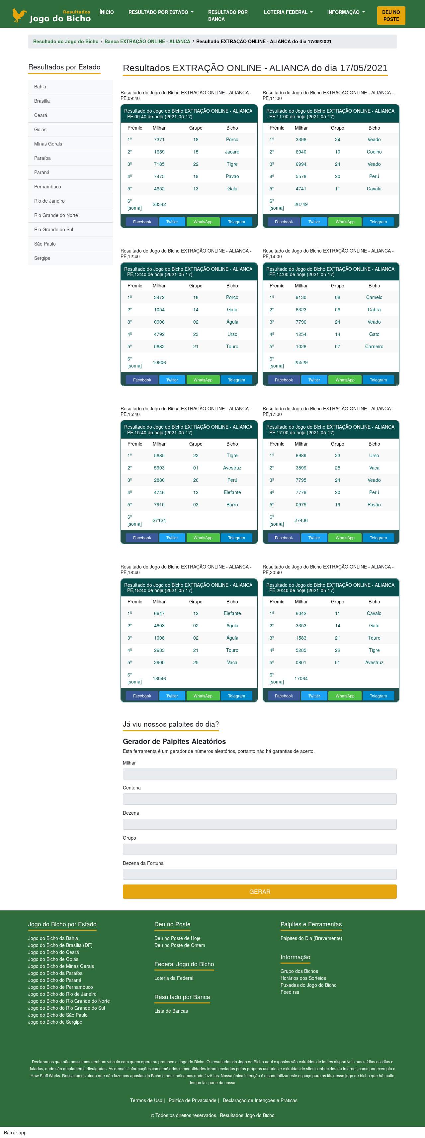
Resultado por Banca (228, 15)
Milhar (129, 762)
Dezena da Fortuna (143, 863)
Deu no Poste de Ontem (179, 945)
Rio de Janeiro (49, 200)
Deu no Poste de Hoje (177, 938)
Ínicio (108, 11)
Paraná (41, 172)
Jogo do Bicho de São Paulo (58, 1014)
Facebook (142, 221)
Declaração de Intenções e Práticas (260, 1100)
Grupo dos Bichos (299, 971)
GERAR (260, 891)
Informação (344, 12)
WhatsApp (203, 221)
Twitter (172, 221)
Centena (132, 787)
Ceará (40, 115)
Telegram (236, 221)
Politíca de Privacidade (192, 1100)
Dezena (131, 812)
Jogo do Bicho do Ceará (53, 952)
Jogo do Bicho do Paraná (54, 980)
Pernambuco (47, 186)
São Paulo (45, 243)
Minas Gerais (48, 143)
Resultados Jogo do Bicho (247, 1115)
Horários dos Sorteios (303, 978)
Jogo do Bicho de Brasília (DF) (60, 945)
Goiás (40, 129)
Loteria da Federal (173, 978)
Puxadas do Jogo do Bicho (309, 985)
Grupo (129, 837)
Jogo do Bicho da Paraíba (55, 973)
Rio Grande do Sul (53, 229)
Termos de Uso (146, 1100)
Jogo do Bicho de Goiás (53, 959)
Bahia (40, 86)
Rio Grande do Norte (56, 215)
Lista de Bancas (171, 1010)
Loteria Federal (286, 12)
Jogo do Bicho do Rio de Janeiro (62, 993)
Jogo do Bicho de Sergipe (55, 1021)
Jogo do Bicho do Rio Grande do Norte (69, 1000)
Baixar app (15, 1132)
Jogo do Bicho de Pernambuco (60, 986)
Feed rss (290, 991)
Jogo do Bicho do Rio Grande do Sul (66, 1007)
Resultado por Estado (159, 12)
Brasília (42, 100)
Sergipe (42, 258)
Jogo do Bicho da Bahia (53, 938)
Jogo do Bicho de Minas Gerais (61, 966)
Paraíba (42, 158)
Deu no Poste (391, 15)
